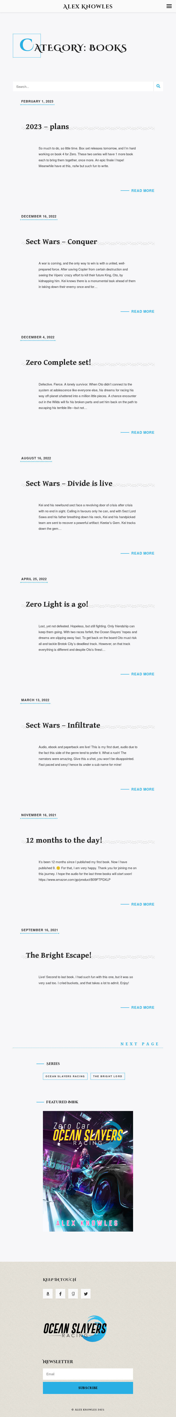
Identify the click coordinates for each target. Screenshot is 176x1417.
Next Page (142, 1044)
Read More (143, 190)
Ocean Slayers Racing (65, 1076)
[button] (169, 6)
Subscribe (88, 1388)
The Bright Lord (107, 1076)
